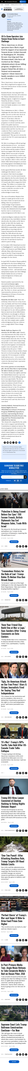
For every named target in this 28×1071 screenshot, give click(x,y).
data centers (8, 656)
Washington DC (8, 88)
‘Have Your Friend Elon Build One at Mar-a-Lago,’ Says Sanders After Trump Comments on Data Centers (13, 630)
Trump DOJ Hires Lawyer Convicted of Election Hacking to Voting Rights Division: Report (13, 802)
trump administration (10, 830)
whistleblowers (6, 416)
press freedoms (8, 717)
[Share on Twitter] (8, 442)
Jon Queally (3, 538)
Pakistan (4, 267)
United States (8, 375)
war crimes (5, 178)
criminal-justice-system (16, 4)
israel (6, 546)
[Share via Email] (10, 442)
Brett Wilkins (4, 822)
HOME (2, 4)
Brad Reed (3, 931)
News (2, 546)
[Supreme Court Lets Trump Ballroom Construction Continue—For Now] (14, 1013)
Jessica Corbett (4, 882)
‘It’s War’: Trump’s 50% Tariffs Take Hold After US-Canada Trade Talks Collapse (14, 746)
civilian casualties (18, 207)
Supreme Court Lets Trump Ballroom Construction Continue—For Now (14, 1027)
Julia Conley (3, 991)
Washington (7, 247)
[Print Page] (16, 442)
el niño (6, 939)
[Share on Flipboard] (20, 546)
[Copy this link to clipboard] (13, 442)
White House (21, 249)
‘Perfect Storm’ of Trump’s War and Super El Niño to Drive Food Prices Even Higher (13, 919)
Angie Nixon (7, 999)
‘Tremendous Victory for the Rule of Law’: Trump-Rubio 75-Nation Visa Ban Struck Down (13, 575)
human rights (14, 284)
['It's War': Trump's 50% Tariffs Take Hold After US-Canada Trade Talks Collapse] (14, 731)
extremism (16, 164)
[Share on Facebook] (5, 442)
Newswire (7, 4)
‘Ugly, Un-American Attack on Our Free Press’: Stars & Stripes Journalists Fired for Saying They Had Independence (14, 687)
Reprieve (25, 4)
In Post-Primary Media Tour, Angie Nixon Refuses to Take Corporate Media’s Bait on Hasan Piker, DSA (13, 969)
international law (6, 180)
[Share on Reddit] (23, 546)
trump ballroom (8, 1054)
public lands (7, 890)
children (12, 157)
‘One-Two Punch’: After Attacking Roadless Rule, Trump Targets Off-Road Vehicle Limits (13, 860)
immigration (7, 599)
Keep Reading (14, 541)
